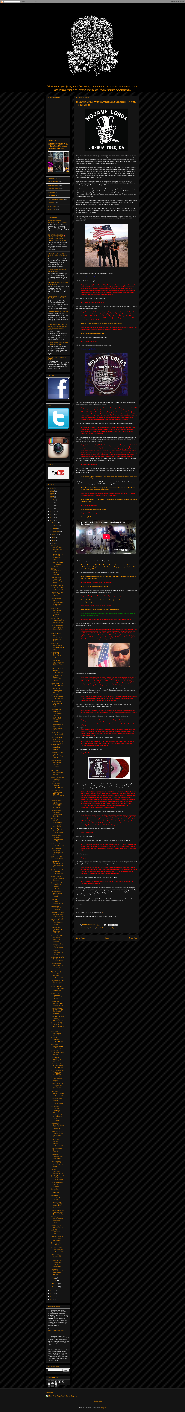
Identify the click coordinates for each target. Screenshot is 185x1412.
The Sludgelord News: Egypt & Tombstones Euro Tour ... (56, 1204)
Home (107, 938)
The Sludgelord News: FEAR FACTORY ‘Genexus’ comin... (56, 764)
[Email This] (109, 925)
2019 (52, 508)
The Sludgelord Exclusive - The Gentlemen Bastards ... (57, 930)
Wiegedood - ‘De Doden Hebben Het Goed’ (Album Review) (57, 974)
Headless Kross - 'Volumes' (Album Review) (57, 1052)
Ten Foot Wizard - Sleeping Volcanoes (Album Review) (57, 1100)
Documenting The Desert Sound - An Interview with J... (57, 704)
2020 (52, 506)
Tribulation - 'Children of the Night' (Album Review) (57, 1271)
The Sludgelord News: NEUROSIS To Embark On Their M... (56, 637)
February (55, 1284)
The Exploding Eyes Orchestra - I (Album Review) (57, 1018)
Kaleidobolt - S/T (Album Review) (57, 858)
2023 (52, 497)
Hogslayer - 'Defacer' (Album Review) (57, 952)
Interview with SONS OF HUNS (57, 845)
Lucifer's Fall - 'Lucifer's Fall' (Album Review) (57, 1059)
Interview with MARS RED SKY (58, 312)
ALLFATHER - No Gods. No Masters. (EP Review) (56, 677)
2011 (52, 1299)
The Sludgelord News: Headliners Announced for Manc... (57, 1163)
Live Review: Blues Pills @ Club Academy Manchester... (57, 1263)
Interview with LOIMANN (56, 1244)
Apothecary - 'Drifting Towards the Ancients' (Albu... (57, 654)
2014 (52, 1290)
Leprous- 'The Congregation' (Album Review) (57, 690)
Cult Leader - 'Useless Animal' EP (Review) (57, 1046)
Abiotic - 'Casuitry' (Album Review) (57, 734)
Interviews (92, 928)
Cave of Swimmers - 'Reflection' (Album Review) (57, 779)
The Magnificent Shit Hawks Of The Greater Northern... (57, 1010)
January (55, 1287)
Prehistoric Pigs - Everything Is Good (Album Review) (57, 712)
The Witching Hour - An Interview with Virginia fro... (57, 1086)
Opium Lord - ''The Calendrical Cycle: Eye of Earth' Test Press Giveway (57, 255)
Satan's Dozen (52, 206)
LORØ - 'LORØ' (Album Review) (57, 1226)
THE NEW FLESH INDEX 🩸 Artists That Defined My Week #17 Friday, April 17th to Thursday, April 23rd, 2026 (57, 237)
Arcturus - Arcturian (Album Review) (57, 901)
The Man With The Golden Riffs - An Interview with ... (57, 556)
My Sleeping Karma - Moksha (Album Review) (57, 1093)
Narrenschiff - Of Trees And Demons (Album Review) (57, 921)
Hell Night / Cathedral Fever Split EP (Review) (57, 571)
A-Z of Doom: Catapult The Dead (56, 1231)
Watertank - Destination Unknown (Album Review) (57, 1109)
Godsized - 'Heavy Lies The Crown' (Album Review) (57, 587)
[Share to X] (113, 925)
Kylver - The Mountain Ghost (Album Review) (57, 1003)
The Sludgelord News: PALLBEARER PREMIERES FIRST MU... (56, 804)
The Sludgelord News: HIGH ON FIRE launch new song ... (57, 966)
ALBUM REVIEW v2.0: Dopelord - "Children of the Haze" (58, 343)
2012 (52, 1296)
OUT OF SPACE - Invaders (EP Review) (57, 1256)
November (55, 526)
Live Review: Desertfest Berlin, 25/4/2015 (57, 908)
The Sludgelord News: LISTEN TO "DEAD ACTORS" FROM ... (57, 793)
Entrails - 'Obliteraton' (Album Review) (57, 1171)
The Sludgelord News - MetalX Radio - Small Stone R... (56, 548)
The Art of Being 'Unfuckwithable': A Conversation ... (57, 620)
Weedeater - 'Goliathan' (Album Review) (57, 1039)
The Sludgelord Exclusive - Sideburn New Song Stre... (56, 813)
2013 (52, 1293)
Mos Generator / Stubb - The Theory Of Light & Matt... (57, 580)
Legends (98, 928)
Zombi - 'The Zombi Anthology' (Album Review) (57, 871)
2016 (52, 517)
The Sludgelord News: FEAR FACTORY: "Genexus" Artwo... (56, 612)
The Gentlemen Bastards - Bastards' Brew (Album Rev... (57, 851)
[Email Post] (105, 925)
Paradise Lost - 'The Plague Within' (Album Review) (57, 982)
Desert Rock (84, 928)
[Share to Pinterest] (117, 925)
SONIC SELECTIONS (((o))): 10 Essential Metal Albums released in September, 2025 (58, 147)
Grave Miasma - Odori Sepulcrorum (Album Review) (57, 221)
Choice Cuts (51, 192)
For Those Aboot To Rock (55, 199)
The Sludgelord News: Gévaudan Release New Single (57, 1219)
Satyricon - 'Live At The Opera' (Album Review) (57, 959)
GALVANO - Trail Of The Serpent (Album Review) (57, 1249)
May (53, 543)
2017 (52, 514)
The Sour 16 (52, 210)
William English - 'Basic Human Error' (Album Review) (56, 893)
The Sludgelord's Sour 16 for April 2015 (56, 1150)
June (54, 540)
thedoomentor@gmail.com (57, 1331)
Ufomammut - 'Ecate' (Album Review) (56, 1197)
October (54, 529)
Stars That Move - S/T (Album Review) (57, 564)
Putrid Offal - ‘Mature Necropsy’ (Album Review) (57, 1142)
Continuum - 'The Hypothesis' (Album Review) (57, 946)
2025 (52, 491)
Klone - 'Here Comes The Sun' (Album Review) (57, 696)
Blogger (103, 1408)
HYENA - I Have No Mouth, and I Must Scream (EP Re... (57, 727)
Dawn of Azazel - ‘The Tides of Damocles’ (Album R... (57, 885)
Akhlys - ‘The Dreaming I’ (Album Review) (57, 785)
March (54, 1281)
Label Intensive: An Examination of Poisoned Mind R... (57, 628)
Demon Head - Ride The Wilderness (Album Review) (57, 914)
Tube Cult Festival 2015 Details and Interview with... (57, 988)
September (55, 531)
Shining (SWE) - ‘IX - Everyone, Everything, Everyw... (57, 746)
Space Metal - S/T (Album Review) (57, 684)
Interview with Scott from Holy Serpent (57, 1078)
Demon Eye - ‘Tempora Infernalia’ (55, 1191)
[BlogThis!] (111, 925)
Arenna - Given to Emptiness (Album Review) (57, 670)
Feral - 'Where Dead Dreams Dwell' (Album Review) (57, 1177)
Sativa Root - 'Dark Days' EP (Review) (57, 1184)
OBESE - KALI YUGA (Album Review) (56, 719)
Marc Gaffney (106, 928)
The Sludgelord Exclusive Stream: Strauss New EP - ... (57, 838)
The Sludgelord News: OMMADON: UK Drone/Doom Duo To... (57, 602)
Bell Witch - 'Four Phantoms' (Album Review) (57, 739)
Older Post (133, 938)
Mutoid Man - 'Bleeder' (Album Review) (57, 772)
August (54, 534)
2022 (52, 500)
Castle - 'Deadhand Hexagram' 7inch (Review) (57, 878)
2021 (52, 503)
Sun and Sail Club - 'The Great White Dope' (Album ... (57, 938)
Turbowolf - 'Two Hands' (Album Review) (57, 594)
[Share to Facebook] (115, 925)
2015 (52, 520)
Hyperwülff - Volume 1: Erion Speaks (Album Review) (57, 864)
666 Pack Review (53, 181)
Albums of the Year (54, 189)
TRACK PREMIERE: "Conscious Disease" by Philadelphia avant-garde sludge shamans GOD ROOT (57, 327)
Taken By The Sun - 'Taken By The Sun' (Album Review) (57, 1134)
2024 (52, 494)
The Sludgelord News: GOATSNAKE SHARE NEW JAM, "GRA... (56, 822)
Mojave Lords (116, 928)
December (55, 523)
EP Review (51, 196)
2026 (52, 488)
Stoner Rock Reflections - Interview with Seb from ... (56, 995)
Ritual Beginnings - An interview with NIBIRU (57, 1072)
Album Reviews (53, 185)
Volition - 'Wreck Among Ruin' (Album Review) (57, 830)
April (53, 1278)
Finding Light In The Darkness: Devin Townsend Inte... (57, 1212)
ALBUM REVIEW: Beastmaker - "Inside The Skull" (57, 270)
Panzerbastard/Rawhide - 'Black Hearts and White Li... (57, 1025)
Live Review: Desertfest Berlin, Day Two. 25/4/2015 (57, 1125)
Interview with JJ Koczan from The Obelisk (57, 1238)
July (53, 537)
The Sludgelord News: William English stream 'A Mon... (57, 646)
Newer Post (80, 938)
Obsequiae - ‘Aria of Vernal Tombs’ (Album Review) (57, 1065)
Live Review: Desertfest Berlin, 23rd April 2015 (57, 1156)
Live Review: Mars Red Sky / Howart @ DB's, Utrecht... (57, 755)
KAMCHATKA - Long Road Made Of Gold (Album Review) (57, 663)
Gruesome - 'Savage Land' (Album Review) (57, 1033)
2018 (52, 511)
